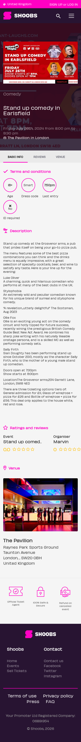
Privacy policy (58, 695)
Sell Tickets (17, 671)
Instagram (53, 676)
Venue (60, 156)
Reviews (39, 156)
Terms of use (22, 695)
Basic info (15, 156)
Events (13, 666)
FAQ (50, 701)
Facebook (52, 666)
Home (12, 661)
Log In (72, 4)
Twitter (50, 671)
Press (33, 701)
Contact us (53, 661)
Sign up (55, 4)
